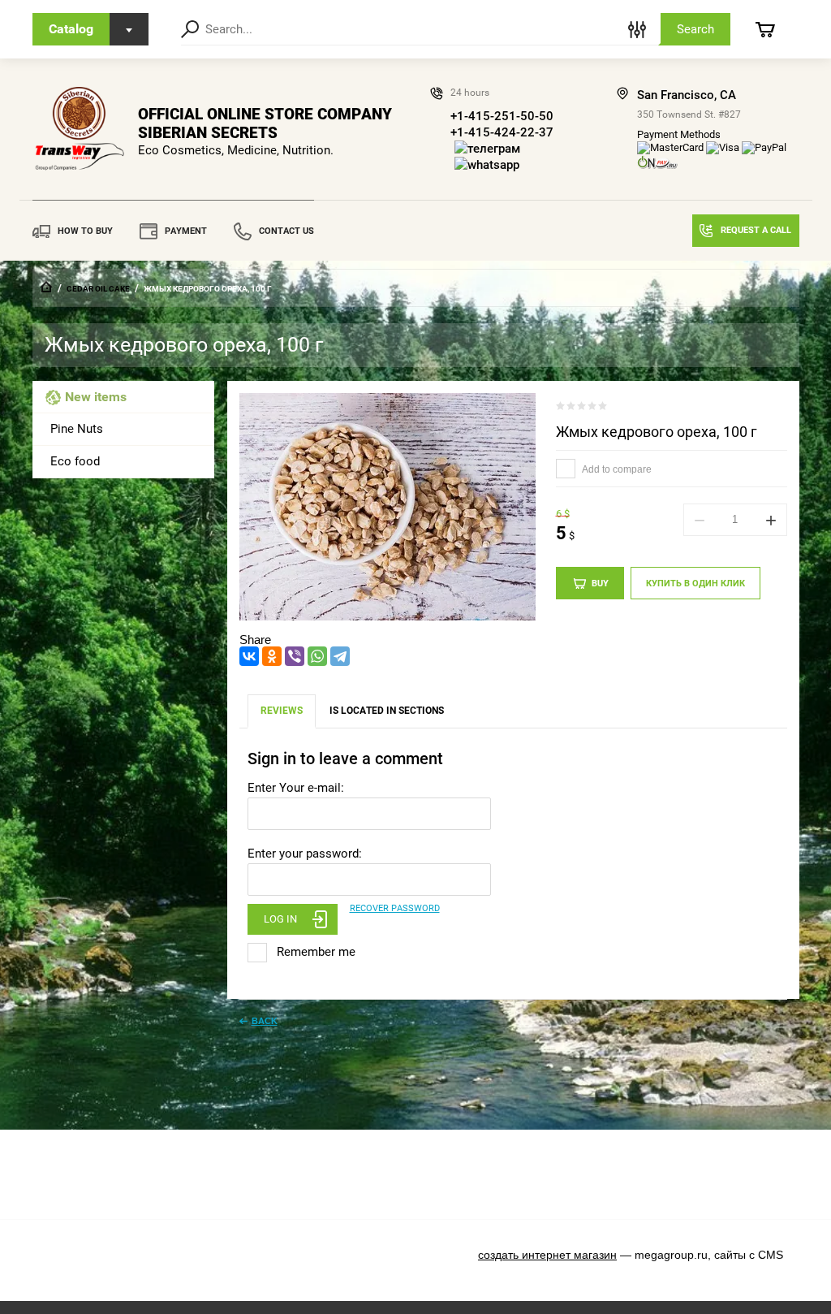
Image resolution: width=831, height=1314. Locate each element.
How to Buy (85, 231)
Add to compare (616, 469)
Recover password (395, 908)
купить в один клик (695, 583)
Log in (280, 919)
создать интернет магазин (547, 1254)
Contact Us (286, 231)
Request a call (756, 230)
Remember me (314, 951)
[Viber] (294, 656)
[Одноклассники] (272, 656)
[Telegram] (340, 656)
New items (96, 396)
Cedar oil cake (98, 288)
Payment (186, 231)
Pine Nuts (76, 428)
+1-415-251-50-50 (501, 116)
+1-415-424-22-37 (501, 132)
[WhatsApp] (317, 656)
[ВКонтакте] (249, 656)
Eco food (75, 461)
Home (46, 286)
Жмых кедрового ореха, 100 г (656, 431)
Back (265, 1021)
